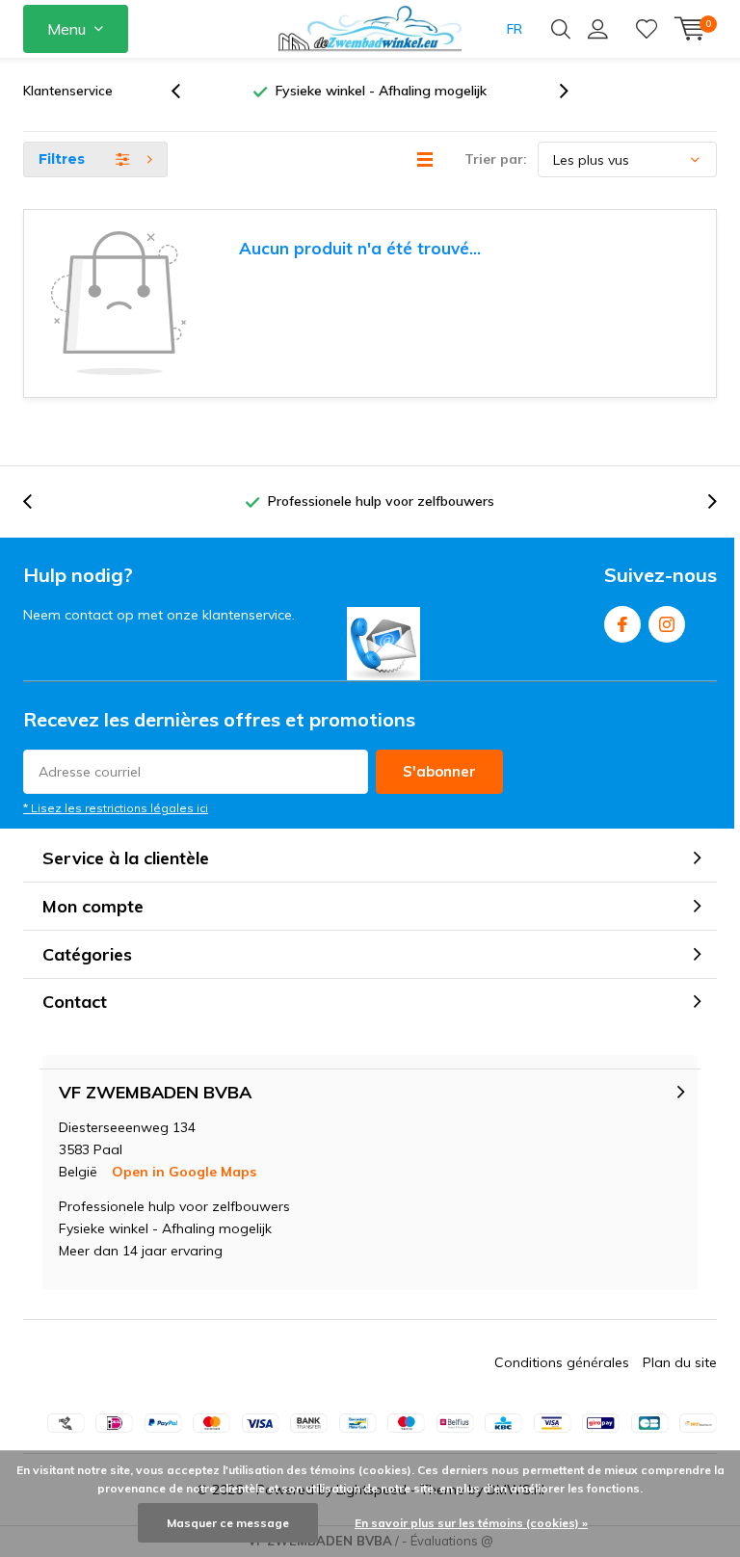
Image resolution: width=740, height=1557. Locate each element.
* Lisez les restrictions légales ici (115, 808)
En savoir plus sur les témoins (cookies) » (471, 1523)
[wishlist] (646, 29)
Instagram (666, 624)
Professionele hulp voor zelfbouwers (422, 90)
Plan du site (680, 1362)
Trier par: (495, 159)
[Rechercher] (560, 29)
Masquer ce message (228, 1523)
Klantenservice (68, 90)
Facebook (622, 624)
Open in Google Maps (184, 1171)
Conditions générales (561, 1362)
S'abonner (439, 771)
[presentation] (186, 91)
